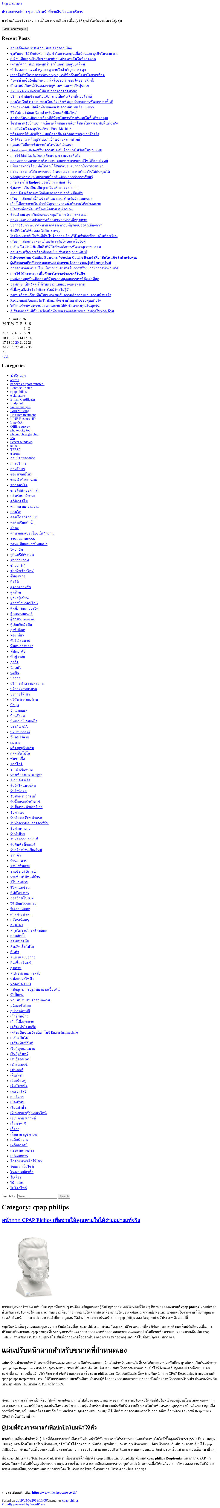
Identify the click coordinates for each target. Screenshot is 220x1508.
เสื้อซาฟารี (18, 1123)
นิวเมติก (16, 667)
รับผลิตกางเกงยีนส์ (24, 839)
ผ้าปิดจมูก (19, 375)
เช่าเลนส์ (16, 1070)
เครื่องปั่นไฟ (19, 1038)
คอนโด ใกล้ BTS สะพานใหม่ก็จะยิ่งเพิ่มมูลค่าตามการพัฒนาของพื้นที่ (61, 102)
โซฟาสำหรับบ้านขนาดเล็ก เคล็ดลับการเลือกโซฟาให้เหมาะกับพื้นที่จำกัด (64, 123)
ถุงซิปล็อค (17, 630)
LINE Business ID (23, 419)
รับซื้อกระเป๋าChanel (25, 801)
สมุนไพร (16, 925)
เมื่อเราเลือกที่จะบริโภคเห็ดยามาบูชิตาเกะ (41, 209)
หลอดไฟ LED (20, 984)
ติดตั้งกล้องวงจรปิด (24, 608)
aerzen (14, 380)
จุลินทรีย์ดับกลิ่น (22, 555)
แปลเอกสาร (19, 1156)
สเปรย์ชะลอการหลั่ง (25, 973)
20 (17, 342)
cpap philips (18, 391)
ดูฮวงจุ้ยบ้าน (19, 598)
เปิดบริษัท (17, 1102)
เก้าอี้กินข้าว (19, 1016)
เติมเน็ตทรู (18, 1081)
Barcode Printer (21, 388)
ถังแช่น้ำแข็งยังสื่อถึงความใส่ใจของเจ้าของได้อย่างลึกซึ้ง (52, 80)
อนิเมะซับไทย (20, 1005)
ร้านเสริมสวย (20, 866)
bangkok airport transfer (27, 384)
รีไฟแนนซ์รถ (20, 887)
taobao (14, 446)
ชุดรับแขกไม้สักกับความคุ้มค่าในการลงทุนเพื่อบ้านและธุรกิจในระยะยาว (64, 53)
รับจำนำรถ (18, 791)
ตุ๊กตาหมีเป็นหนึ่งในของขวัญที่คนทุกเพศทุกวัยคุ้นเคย (49, 86)
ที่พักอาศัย (17, 651)
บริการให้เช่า (20, 694)
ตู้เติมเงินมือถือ (21, 624)
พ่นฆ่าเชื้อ (17, 759)
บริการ (15, 678)
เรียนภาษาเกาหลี (23, 1118)
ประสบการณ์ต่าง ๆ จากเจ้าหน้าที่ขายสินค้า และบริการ (42, 12)
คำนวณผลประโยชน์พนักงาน (32, 533)
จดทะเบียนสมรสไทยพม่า (28, 544)
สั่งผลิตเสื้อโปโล (22, 946)
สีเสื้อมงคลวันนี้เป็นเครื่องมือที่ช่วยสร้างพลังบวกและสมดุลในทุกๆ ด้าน (62, 311)
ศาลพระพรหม (21, 914)
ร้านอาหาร (18, 861)
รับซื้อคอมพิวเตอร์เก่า (26, 807)
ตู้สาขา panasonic (22, 619)
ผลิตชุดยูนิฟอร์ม (22, 748)
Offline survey (20, 426)
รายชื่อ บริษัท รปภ (24, 871)
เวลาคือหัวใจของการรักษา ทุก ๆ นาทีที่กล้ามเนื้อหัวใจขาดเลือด (57, 75)
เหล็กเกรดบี (19, 1145)
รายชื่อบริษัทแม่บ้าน (25, 877)
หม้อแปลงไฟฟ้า (22, 979)
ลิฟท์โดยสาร (19, 893)
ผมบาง (15, 742)
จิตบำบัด (16, 549)
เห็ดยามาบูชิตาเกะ (24, 1134)
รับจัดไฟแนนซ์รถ (23, 785)
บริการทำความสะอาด (27, 683)
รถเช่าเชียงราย (21, 769)
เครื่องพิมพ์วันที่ (21, 1043)
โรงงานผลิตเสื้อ (22, 1172)
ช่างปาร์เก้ (18, 565)
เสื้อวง (14, 1129)
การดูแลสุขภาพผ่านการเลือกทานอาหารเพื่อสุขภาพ (48, 220)
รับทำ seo (17, 812)
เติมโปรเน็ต (19, 1086)
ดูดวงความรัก (20, 587)
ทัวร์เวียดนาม (20, 640)
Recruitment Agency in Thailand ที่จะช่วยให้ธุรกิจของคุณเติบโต (55, 300)
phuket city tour (21, 430)
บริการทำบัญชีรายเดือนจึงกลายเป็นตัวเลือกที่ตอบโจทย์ (51, 96)
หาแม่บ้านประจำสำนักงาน (30, 1000)
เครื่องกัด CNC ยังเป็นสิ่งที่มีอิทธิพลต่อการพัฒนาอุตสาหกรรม (55, 247)
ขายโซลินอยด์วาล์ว (25, 490)
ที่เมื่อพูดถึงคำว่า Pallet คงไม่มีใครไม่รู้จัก (40, 290)
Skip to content (12, 3)
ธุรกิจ (14, 662)
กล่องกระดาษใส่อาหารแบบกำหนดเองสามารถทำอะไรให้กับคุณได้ (60, 171)
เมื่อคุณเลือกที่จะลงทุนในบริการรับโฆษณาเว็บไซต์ (48, 241)
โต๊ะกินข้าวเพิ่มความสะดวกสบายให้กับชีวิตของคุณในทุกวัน (54, 306)
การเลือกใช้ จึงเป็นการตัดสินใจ (40, 182)
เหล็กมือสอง (19, 1140)
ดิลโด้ (14, 581)
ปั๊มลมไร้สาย (19, 737)
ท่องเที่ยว (17, 635)
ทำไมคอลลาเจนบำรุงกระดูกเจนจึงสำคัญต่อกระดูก (48, 69)
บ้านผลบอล (18, 710)
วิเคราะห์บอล (20, 909)
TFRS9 (15, 449)
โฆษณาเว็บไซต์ (22, 1166)
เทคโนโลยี (18, 1091)
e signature (17, 395)
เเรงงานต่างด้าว (22, 1150)
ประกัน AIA (19, 726)
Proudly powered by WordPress (23, 1504)
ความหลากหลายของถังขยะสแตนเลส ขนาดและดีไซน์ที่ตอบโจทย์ (59, 161)
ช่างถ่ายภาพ (19, 560)
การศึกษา (17, 469)
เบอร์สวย (17, 1097)
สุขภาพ (15, 968)
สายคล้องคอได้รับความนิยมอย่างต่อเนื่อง (41, 48)
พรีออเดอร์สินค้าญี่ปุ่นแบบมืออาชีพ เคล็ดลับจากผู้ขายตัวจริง (54, 134)
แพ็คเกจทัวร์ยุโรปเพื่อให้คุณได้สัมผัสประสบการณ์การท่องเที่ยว (56, 166)
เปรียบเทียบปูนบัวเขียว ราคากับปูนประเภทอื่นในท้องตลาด (53, 59)
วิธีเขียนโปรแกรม (23, 903)
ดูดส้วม (15, 592)
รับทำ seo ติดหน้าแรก (26, 818)
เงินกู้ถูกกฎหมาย (22, 1048)
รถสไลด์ (16, 764)
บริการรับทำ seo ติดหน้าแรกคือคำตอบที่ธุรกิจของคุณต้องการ (56, 225)
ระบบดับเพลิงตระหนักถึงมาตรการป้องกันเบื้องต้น (46, 193)
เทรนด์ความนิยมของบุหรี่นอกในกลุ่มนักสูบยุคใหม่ (47, 64)
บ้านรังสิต (17, 716)
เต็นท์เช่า (17, 1075)
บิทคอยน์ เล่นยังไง (23, 721)
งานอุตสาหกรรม (22, 539)
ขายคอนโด (19, 485)
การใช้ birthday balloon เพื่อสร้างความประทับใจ (45, 155)
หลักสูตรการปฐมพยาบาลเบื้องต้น (35, 989)
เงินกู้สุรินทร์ (19, 1054)
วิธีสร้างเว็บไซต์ (22, 898)
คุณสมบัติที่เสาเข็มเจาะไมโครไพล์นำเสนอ (41, 145)
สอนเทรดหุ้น (19, 941)
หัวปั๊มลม (17, 995)
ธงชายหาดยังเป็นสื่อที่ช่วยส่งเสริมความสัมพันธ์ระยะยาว (52, 107)
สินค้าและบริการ (22, 957)
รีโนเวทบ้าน (19, 882)
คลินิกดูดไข (19, 501)
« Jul (5, 356)
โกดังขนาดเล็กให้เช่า (26, 1161)
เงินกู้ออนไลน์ (20, 1059)
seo (12, 438)
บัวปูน (14, 705)
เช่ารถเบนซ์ (19, 1064)
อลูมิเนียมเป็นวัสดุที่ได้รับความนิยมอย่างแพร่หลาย (47, 284)
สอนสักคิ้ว (18, 936)
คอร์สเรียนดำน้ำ (22, 522)
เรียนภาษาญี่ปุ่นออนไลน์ (28, 1113)
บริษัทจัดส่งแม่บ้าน (24, 700)
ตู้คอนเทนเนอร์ (21, 614)
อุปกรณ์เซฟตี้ (20, 1011)
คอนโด (15, 512)
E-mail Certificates (22, 399)
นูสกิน (14, 673)
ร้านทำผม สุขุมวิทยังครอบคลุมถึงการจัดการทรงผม (48, 214)
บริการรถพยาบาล (23, 689)
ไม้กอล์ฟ (16, 1183)
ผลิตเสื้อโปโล (20, 753)
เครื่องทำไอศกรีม (23, 1027)
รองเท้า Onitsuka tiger (25, 775)
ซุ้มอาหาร (17, 576)
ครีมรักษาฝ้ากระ (22, 496)
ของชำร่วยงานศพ (23, 479)
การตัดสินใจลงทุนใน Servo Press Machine (40, 129)
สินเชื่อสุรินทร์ (20, 962)
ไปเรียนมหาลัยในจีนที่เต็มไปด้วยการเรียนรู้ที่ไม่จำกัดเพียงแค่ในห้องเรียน (64, 236)
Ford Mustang (19, 411)
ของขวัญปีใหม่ (21, 474)
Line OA (16, 422)
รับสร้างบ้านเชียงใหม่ (26, 850)
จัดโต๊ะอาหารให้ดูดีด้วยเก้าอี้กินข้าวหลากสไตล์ (45, 139)
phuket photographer (24, 434)
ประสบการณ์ (20, 732)
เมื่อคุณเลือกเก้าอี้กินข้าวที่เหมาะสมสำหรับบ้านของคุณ (51, 198)
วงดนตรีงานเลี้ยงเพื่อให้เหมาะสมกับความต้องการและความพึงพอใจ (60, 295)
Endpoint (16, 403)
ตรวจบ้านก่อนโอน (24, 603)
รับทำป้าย (17, 834)
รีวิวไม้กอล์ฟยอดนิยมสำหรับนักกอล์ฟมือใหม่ (43, 112)
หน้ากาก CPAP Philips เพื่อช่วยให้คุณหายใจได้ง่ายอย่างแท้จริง (71, 1220)
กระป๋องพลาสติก (22, 458)
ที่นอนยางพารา (21, 646)
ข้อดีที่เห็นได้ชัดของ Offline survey (35, 230)
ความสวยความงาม (25, 506)
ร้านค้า (15, 855)
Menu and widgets (14, 28)
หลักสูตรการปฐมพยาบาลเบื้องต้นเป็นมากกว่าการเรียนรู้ (51, 177)
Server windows (21, 442)
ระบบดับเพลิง (20, 780)
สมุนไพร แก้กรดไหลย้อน (28, 930)
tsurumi (15, 453)
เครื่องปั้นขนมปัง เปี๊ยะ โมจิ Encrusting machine (44, 1032)
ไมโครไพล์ (18, 1188)
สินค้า (14, 952)
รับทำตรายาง (20, 828)
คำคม (14, 528)
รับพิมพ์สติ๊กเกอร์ (22, 844)
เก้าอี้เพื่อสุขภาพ (22, 1022)
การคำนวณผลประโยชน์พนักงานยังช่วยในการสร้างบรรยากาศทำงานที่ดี (64, 268)
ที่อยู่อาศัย (17, 657)
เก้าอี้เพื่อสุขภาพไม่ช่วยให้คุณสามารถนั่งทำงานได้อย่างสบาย (55, 204)
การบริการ (18, 463)
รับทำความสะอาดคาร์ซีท (29, 823)
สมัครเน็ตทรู (19, 920)
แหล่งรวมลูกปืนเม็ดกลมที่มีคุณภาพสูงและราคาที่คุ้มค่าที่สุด (54, 279)
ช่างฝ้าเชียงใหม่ (22, 571)
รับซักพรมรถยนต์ (23, 796)
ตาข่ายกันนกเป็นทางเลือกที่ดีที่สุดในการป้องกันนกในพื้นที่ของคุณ (59, 118)
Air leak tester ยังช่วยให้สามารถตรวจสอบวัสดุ (43, 91)
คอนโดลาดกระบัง (23, 517)
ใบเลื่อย (15, 1177)
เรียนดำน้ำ (18, 1107)
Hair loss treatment (23, 415)
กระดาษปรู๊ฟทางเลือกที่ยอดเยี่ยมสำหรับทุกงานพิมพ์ (48, 252)
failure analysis (20, 407)
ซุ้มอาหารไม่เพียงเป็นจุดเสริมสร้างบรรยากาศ (44, 188)
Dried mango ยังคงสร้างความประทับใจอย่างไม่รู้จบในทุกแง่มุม (56, 150)
